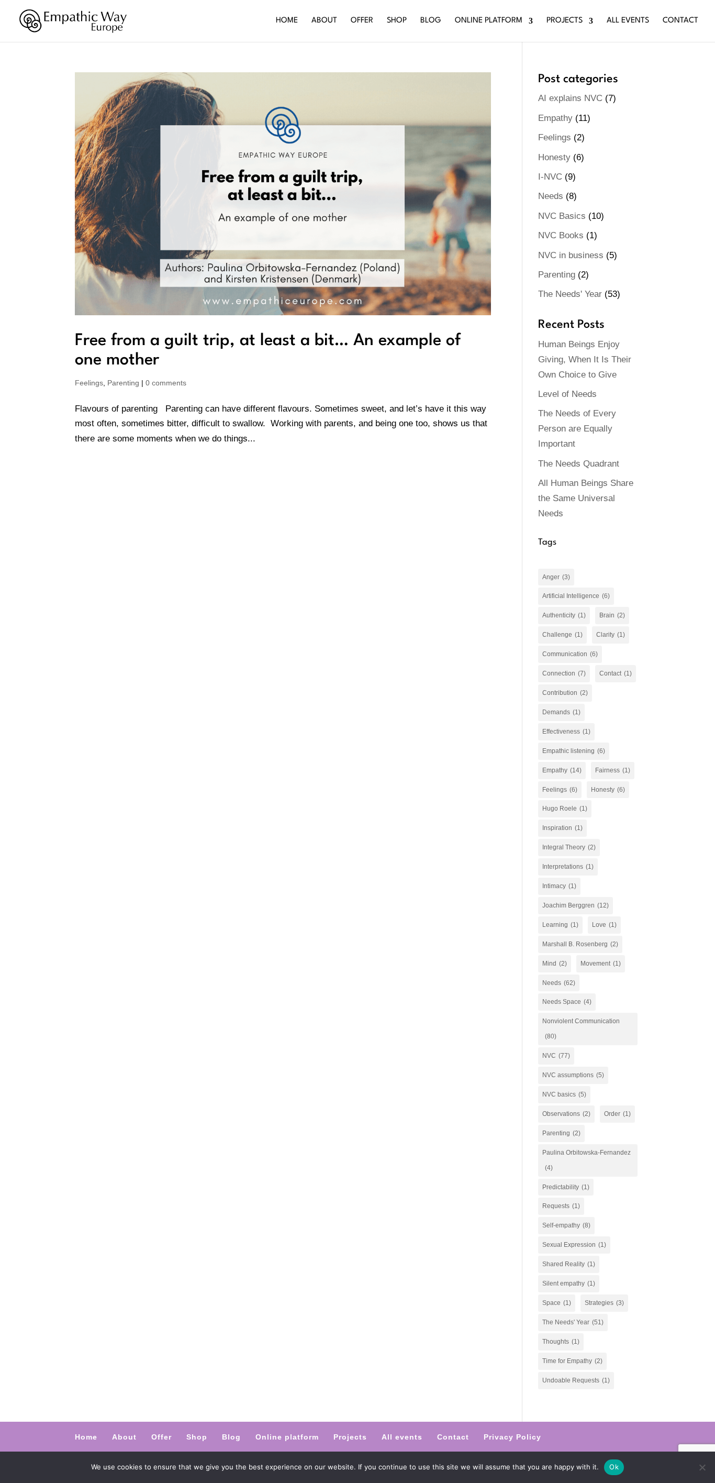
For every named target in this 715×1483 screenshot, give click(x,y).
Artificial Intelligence (576, 596)
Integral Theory (569, 847)
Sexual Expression (574, 1244)
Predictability (565, 1187)
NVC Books (561, 235)
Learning (560, 924)
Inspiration (562, 828)
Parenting (123, 383)
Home (287, 21)
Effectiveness (566, 731)
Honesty (554, 157)
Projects (564, 21)
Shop (397, 21)
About (324, 21)
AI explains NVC (570, 98)
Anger (556, 577)
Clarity (610, 634)
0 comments (166, 383)
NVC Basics (562, 216)
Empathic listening (573, 751)
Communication (570, 654)
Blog (430, 21)
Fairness (612, 770)
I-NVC (550, 177)
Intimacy (559, 886)
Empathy (555, 118)
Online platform (488, 21)
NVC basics (564, 1094)
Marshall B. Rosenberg (580, 944)
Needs (550, 196)
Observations (566, 1113)
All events (628, 21)
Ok (614, 1467)
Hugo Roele (564, 808)
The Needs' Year (570, 294)
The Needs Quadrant (578, 464)
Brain (612, 615)
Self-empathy (566, 1225)
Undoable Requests (576, 1380)
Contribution (565, 692)
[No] (702, 1467)
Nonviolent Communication (581, 1028)
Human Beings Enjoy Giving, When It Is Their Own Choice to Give (584, 359)
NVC (556, 1055)
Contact (680, 21)
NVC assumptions (573, 1075)
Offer (362, 21)
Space (556, 1303)
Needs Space (566, 1001)
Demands (561, 712)
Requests (561, 1206)
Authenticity (564, 615)
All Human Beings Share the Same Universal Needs (585, 498)
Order (617, 1113)
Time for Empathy (572, 1361)
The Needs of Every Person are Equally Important (577, 428)
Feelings (89, 383)
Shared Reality (568, 1264)
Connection (564, 673)
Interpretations (568, 866)
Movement (600, 963)
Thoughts (560, 1341)
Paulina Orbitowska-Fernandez (586, 1160)
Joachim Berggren (575, 905)
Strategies (604, 1303)
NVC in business (571, 255)
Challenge (562, 634)
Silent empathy (568, 1283)
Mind (554, 963)
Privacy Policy (512, 1437)
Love (604, 924)
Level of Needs (567, 394)
